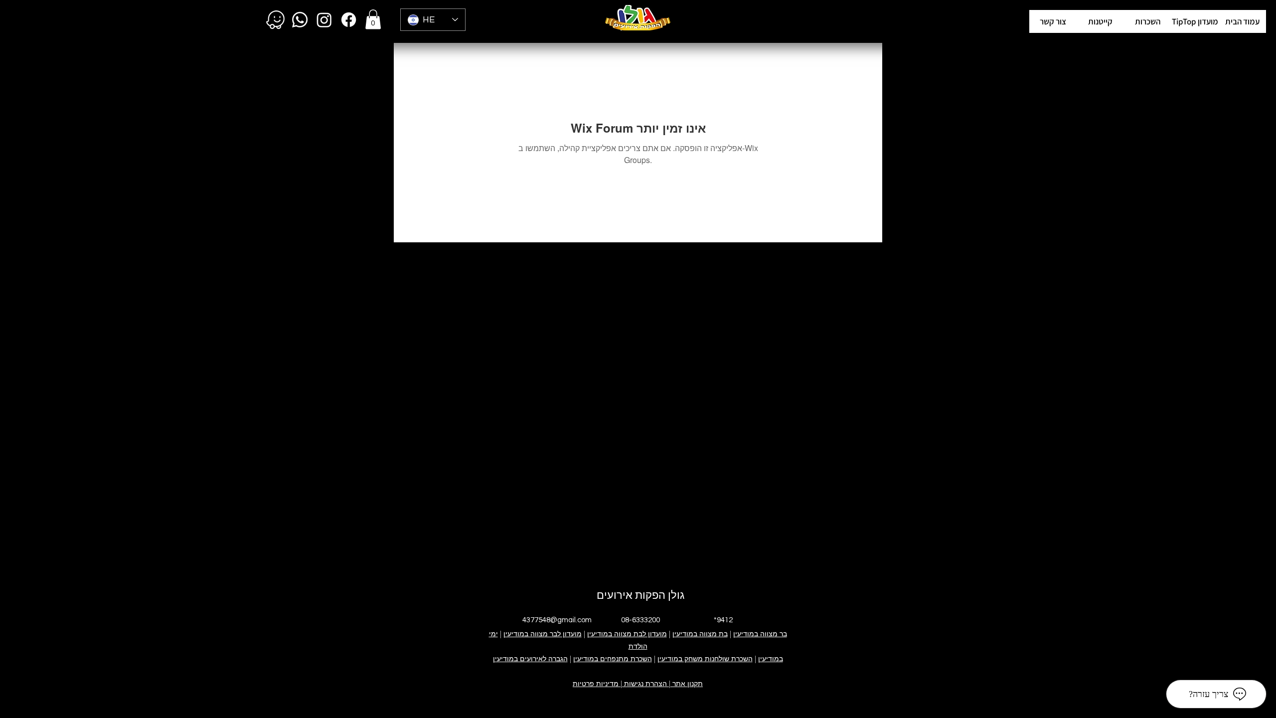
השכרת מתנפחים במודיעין (612, 658)
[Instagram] (324, 19)
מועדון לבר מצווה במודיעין (542, 633)
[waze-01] (275, 19)
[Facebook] (348, 19)
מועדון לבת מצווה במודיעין (627, 633)
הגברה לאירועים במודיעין (530, 658)
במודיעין (770, 658)
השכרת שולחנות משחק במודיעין (705, 658)
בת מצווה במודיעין (700, 633)
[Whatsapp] (300, 19)
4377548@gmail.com (557, 620)
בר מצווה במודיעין (760, 633)
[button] (1195, 21)
